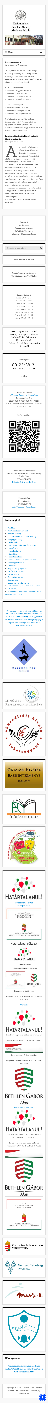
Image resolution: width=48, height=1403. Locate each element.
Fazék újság (13, 542)
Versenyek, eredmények (18, 583)
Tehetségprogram (15, 577)
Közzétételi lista (15, 557)
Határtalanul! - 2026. (24, 903)
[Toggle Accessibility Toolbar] (42, 1397)
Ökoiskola (12, 565)
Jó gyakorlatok (14, 551)
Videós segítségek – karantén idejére (24, 586)
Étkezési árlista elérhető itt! (24, 482)
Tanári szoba (13, 574)
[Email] (41, 52)
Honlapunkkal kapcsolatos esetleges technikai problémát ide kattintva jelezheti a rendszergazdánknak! (24, 1369)
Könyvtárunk (13, 554)
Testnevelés (13, 580)
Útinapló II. (29, 1107)
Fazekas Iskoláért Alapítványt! (24, 395)
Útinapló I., (19, 1107)
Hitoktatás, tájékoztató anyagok (22, 545)
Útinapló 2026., (24, 905)
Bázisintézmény (14, 533)
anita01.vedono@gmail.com (24, 507)
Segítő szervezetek (16, 571)
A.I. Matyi (12, 528)
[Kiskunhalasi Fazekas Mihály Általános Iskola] (20, 31)
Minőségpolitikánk (16, 562)
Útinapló (24, 1005)
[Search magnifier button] (41, 248)
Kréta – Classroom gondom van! (22, 560)
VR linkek (12, 589)
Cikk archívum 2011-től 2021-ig (22, 536)
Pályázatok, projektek (17, 568)
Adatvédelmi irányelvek (18, 531)
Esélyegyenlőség (15, 539)
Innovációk (13, 548)
